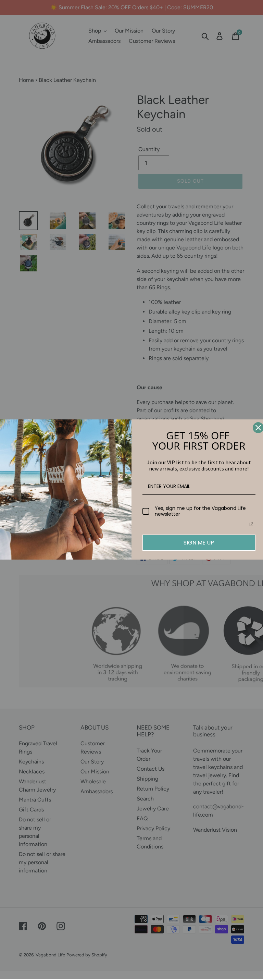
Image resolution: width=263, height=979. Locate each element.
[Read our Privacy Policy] (251, 524)
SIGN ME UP (199, 543)
